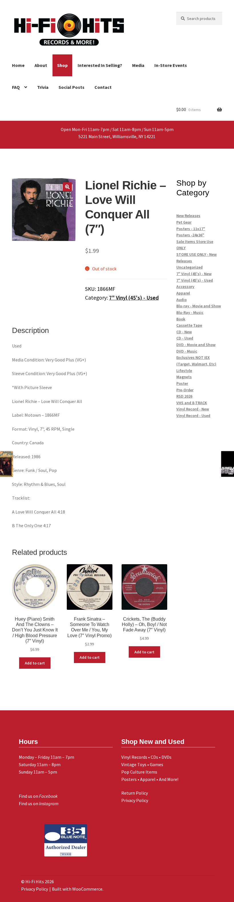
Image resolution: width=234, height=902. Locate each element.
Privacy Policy (134, 800)
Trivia (43, 87)
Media (138, 65)
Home (18, 65)
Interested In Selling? (100, 65)
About (41, 65)
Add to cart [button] (35, 663)
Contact (103, 87)
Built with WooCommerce (77, 889)
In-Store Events (170, 65)
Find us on (38, 796)
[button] (67, 186)
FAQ (16, 87)
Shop (62, 65)
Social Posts (71, 87)
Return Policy (134, 793)
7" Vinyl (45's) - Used (134, 297)
